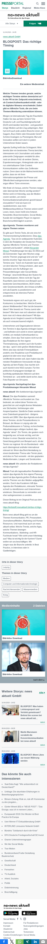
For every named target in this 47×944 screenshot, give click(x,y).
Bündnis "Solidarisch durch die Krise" (21, 831)
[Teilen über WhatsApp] (20, 941)
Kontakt (6, 926)
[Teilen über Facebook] (4, 941)
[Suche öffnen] (37, 3)
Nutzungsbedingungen (33, 926)
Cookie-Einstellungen (13, 935)
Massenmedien (30, 589)
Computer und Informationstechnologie (20, 584)
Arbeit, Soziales (12, 879)
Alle (41, 692)
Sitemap (7, 938)
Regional (26, 8)
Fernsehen (9, 870)
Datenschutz (9, 932)
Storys (5, 8)
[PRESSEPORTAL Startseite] (13, 3)
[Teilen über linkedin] (35, 941)
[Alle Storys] (23, 18)
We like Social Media (14, 844)
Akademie (7, 929)
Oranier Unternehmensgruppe (18, 840)
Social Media (29, 935)
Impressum (8, 923)
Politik (7, 883)
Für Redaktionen (30, 923)
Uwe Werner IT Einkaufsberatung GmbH (22, 822)
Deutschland (10, 865)
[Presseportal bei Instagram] (24, 919)
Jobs (25, 929)
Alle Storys (10, 23)
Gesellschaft (10, 861)
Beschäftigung (11, 892)
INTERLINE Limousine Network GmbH (22, 826)
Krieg (5, 595)
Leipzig (6, 567)
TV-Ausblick (10, 874)
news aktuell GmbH (11, 37)
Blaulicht (15, 8)
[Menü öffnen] (43, 3)
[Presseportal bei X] (20, 919)
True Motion (10, 849)
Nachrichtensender (11, 589)
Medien (6, 578)
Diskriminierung (12, 888)
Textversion (28, 932)
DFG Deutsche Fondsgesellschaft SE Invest (24, 835)
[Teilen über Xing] (27, 941)
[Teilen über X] (12, 941)
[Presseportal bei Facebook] (17, 919)
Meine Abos (39, 8)
